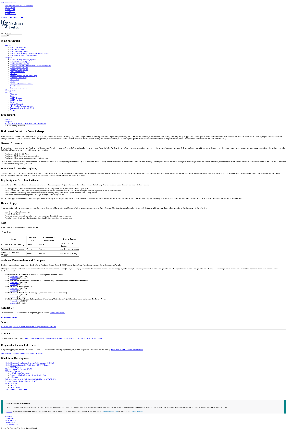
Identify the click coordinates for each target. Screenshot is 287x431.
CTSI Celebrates (16, 98)
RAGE (12, 82)
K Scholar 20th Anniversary (20, 373)
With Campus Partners (18, 49)
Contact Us (9, 416)
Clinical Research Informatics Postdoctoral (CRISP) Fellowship (27, 365)
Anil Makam (83, 338)
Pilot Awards (14, 80)
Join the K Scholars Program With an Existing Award (29, 375)
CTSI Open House (16, 100)
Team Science (15, 86)
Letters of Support (16, 104)
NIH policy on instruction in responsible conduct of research (22, 353)
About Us (8, 92)
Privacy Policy (10, 420)
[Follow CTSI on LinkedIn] (3, 31)
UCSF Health (10, 8)
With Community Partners (19, 51)
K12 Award (14, 377)
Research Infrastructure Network (21, 84)
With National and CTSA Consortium (23, 56)
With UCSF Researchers (18, 47)
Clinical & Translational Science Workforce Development (30, 66)
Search (3, 33)
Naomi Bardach (44, 338)
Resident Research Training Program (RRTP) (21, 381)
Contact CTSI (6, 393)
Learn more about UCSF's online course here (127, 350)
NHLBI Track (15, 387)
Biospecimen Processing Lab (20, 62)
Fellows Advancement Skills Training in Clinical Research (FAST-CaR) (30, 379)
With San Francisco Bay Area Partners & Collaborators (29, 53)
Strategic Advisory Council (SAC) (22, 108)
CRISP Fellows (15, 367)
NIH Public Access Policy (137, 411)
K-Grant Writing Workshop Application (28, 327)
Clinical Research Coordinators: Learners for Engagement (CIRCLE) (29, 363)
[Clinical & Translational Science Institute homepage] (12, 29)
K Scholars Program (12, 371)
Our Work (9, 45)
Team (12, 96)
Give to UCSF (10, 14)
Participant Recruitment (18, 78)
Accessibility (9, 418)
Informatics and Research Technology (23, 76)
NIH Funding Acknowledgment (21, 106)
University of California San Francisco (19, 6)
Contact (12, 110)
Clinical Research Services (19, 64)
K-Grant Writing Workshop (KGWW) (18, 369)
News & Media (10, 90)
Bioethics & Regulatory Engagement (23, 60)
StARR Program (11, 383)
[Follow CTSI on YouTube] (2, 31)
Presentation (14, 277)
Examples (13, 279)
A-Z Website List (11, 424)
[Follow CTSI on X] (1, 31)
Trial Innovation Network (19, 88)
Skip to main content (8, 2)
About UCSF (10, 12)
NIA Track (13, 385)
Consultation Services (17, 72)
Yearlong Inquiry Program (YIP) (16, 389)
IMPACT (13, 74)
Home (7, 120)
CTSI (9, 412)
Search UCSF (10, 10)
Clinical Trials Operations (19, 68)
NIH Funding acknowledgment (109, 411)
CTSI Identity (6, 397)
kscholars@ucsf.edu (57, 312)
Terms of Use (10, 422)
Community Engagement (19, 70)
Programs (8, 58)
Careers (12, 102)
